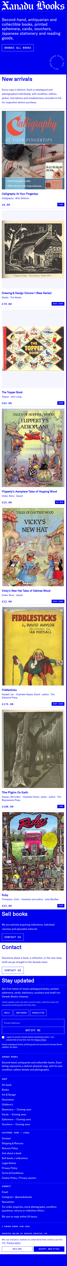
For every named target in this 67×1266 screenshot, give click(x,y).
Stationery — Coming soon (16, 1109)
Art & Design (9, 1094)
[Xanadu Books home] (33, 6)
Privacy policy (13, 1242)
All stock (7, 1084)
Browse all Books (17, 47)
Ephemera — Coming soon (16, 1119)
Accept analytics (49, 1249)
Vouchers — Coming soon (16, 1124)
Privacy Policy (40, 1040)
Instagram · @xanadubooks (17, 1196)
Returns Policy (10, 1148)
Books (5, 1089)
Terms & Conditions (12, 1173)
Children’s (7, 1104)
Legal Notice (9, 1163)
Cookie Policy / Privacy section (19, 1177)
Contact (6, 1138)
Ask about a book (11, 1153)
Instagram (21, 1013)
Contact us (12, 937)
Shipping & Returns (12, 1143)
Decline (17, 1249)
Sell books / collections (15, 1158)
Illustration (8, 1099)
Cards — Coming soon (14, 1114)
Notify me (33, 1030)
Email (7, 1013)
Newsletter (38, 1013)
